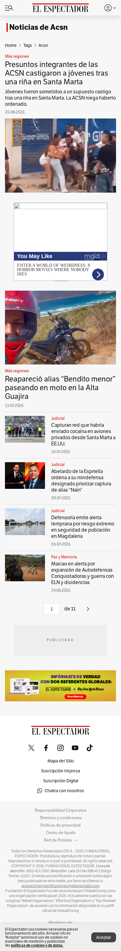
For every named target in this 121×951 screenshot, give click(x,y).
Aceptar (103, 937)
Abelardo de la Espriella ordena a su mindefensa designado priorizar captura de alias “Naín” (81, 480)
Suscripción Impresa (60, 771)
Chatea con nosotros (64, 790)
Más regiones (17, 56)
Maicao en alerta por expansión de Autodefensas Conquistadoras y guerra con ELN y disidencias (82, 573)
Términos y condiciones (61, 818)
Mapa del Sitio (60, 761)
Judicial (58, 418)
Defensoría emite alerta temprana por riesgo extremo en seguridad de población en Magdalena (82, 526)
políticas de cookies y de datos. (37, 945)
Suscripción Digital (60, 781)
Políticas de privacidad (60, 825)
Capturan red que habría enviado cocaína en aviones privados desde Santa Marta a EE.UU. (83, 434)
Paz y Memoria (64, 557)
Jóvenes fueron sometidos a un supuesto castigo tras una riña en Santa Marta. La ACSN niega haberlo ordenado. (60, 97)
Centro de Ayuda (60, 833)
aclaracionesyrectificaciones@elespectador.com (60, 886)
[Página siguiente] (88, 611)
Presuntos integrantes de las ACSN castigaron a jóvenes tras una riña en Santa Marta (56, 73)
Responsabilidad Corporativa (61, 810)
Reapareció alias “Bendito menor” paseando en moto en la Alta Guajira (60, 387)
